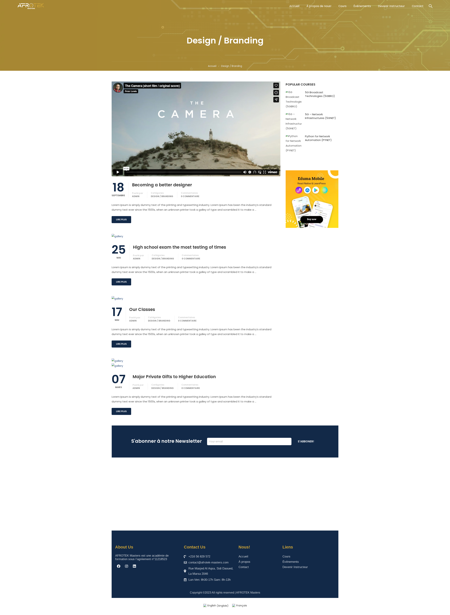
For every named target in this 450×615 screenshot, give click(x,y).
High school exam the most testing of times (179, 247)
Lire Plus (121, 219)
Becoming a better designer (162, 185)
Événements (362, 6)
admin (135, 196)
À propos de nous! (318, 6)
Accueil (294, 6)
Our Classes (142, 309)
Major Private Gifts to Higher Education (174, 377)
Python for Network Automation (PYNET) (318, 138)
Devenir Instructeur (391, 6)
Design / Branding (162, 196)
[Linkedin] (134, 566)
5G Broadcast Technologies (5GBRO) (320, 94)
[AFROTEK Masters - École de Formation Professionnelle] (31, 6)
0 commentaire (190, 196)
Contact (417, 6)
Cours (342, 6)
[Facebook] (118, 566)
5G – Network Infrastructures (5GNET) (320, 116)
